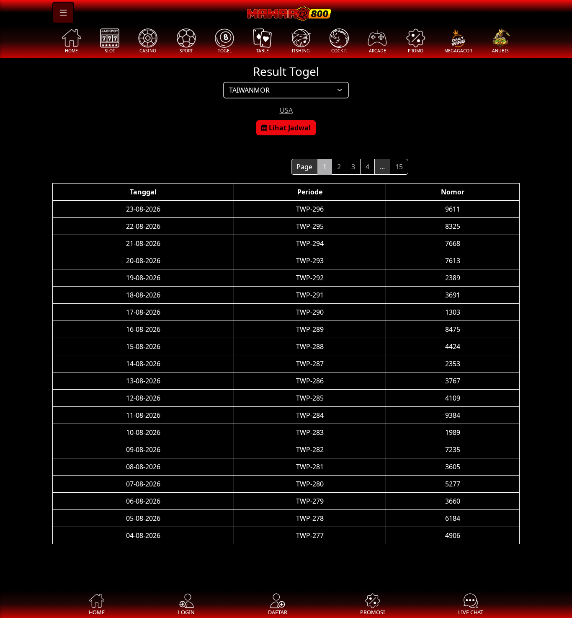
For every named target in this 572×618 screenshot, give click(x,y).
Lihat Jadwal (289, 127)
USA (286, 110)
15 (399, 166)
